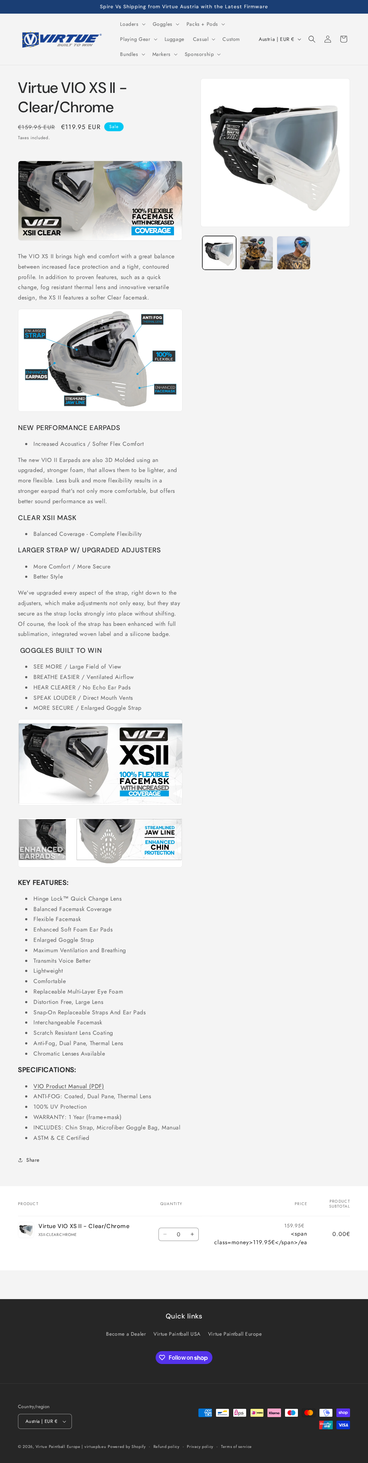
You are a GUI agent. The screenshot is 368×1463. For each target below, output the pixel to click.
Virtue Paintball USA (177, 1333)
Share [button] (33, 1160)
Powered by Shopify (127, 1446)
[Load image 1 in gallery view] (219, 252)
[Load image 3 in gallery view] (293, 252)
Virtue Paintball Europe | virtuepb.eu (71, 1446)
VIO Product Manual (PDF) (68, 1086)
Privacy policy (200, 1446)
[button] (132, 24)
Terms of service (236, 1446)
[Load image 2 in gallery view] (256, 252)
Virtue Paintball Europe (235, 1333)
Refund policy (166, 1446)
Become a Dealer (126, 1333)
